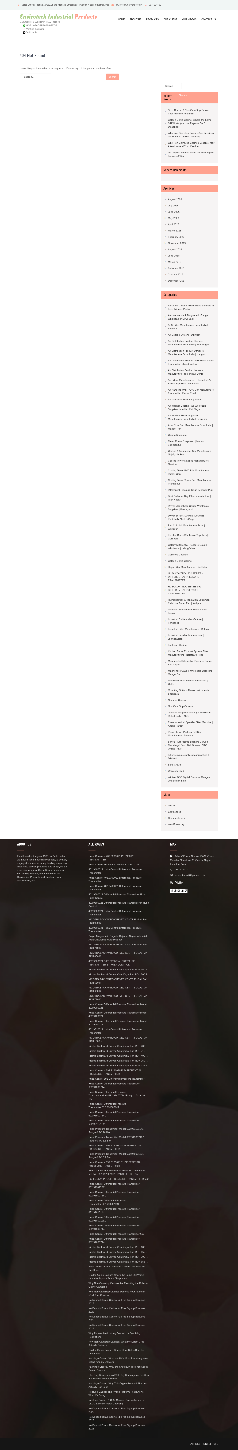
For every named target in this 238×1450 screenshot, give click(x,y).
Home (121, 19)
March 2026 (174, 230)
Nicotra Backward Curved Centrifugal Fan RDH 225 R (118, 1065)
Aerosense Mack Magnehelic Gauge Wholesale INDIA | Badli (188, 317)
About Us (135, 19)
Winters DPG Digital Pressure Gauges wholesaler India (189, 779)
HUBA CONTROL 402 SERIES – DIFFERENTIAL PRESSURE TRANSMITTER (185, 577)
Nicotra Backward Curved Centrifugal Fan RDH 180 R (118, 1247)
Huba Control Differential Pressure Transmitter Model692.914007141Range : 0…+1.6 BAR (117, 1095)
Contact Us (208, 19)
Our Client (170, 19)
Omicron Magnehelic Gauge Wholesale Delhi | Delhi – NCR (189, 714)
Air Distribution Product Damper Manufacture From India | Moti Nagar (188, 343)
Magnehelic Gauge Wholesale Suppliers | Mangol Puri (190, 672)
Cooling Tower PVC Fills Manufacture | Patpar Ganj (189, 472)
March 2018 (174, 262)
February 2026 (176, 236)
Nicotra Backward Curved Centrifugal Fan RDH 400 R (118, 1055)
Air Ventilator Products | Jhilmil (184, 399)
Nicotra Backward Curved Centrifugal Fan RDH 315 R (118, 1051)
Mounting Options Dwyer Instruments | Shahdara (189, 692)
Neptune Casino (177, 700)
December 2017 (177, 280)
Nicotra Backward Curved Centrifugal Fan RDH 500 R (118, 974)
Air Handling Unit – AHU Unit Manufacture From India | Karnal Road (191, 391)
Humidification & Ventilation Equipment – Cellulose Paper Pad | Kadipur (190, 601)
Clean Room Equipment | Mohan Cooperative (186, 443)
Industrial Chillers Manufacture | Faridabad (185, 621)
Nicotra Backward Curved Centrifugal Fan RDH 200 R (118, 1256)
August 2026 (175, 199)
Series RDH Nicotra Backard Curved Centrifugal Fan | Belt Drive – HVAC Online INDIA (188, 745)
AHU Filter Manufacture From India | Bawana (188, 327)
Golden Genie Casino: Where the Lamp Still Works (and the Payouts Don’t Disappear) (190, 123)
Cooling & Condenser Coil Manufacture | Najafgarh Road (190, 453)
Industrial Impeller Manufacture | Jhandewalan (186, 637)
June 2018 (174, 255)
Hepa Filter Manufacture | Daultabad (188, 567)
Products (152, 19)
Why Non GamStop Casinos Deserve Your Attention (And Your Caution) (191, 144)
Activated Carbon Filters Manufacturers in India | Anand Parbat (191, 307)
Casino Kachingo (177, 435)
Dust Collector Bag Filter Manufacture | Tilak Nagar (189, 498)
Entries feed (174, 811)
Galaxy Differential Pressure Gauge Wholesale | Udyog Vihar (187, 546)
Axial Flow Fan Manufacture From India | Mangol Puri (190, 427)
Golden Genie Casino (180, 560)
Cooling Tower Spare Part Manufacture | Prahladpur (190, 482)
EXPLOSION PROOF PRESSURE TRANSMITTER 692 (119, 1178)
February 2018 (176, 268)
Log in (171, 805)
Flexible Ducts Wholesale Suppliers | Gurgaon (188, 537)
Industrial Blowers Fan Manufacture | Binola (188, 611)
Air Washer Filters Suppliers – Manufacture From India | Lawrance (188, 417)
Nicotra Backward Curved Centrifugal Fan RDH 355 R (118, 1261)
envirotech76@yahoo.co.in (129, 4)
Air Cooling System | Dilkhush (184, 334)
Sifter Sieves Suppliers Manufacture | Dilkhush (188, 757)
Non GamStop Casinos (180, 706)
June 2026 (174, 211)
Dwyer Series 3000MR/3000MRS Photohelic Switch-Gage (186, 517)
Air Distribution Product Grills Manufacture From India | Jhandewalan (191, 362)
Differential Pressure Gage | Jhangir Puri (190, 489)
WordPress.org (176, 824)
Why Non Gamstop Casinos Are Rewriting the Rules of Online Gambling (191, 135)
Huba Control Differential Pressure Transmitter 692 (116, 1233)
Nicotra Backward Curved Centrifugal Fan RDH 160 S (118, 1252)
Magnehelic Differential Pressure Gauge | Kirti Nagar (190, 663)
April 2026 (173, 224)
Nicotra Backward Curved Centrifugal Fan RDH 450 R (118, 969)
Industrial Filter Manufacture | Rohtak (188, 629)
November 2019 (177, 243)
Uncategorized (176, 771)
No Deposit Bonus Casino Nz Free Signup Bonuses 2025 (191, 154)
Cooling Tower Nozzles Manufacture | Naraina (188, 462)
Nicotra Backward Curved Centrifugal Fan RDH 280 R (118, 1046)
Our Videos (189, 19)
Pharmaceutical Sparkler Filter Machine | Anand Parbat (190, 724)
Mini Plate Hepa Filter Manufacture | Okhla (188, 682)
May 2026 (173, 218)
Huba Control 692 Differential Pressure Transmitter (116, 1078)
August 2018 (175, 249)
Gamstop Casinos (178, 554)
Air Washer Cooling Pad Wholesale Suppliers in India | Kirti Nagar (187, 407)
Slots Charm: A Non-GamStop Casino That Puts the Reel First (188, 112)
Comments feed (177, 818)
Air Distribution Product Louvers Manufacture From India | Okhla (185, 372)
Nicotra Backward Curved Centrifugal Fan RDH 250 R (118, 1060)
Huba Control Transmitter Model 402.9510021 (114, 864)
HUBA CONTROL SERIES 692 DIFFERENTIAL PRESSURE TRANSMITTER (184, 590)
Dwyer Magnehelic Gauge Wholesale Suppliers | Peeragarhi (188, 507)
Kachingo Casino (177, 645)
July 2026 (173, 205)
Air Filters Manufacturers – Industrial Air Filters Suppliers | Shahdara (190, 382)
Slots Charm (175, 764)
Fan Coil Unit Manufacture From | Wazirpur (186, 527)
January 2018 (175, 274)
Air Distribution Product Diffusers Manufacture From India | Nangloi (186, 352)
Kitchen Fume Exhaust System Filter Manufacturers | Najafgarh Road (188, 653)
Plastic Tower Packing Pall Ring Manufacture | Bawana (185, 734)
